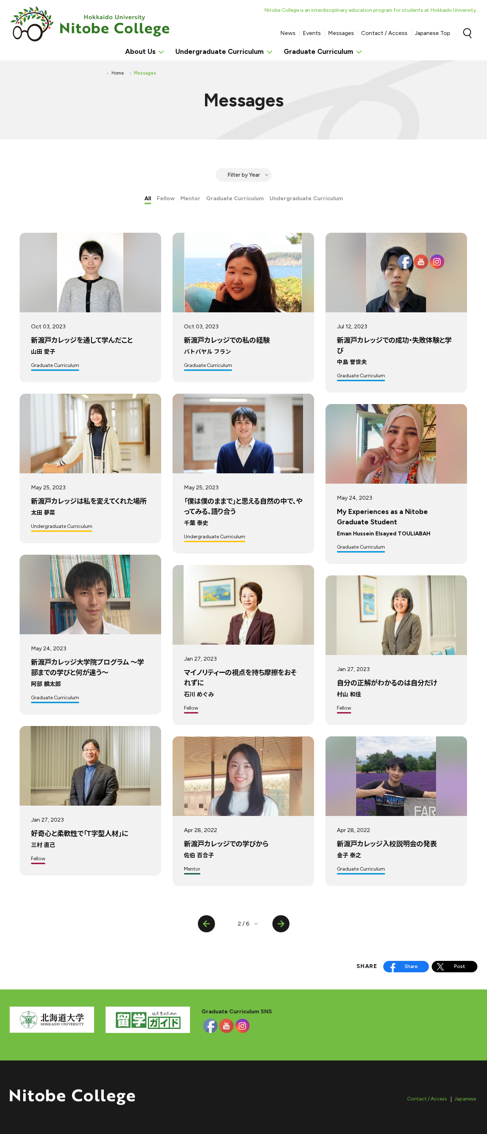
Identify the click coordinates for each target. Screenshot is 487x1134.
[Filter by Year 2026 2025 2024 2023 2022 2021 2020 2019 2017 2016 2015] (244, 175)
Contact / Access (384, 33)
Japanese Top (432, 33)
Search (467, 33)
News (288, 33)
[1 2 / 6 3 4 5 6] (243, 923)
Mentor (190, 198)
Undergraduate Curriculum (306, 198)
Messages (341, 33)
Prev (206, 923)
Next (280, 923)
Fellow (166, 198)
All (147, 198)
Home (118, 73)
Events (312, 33)
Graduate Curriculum (235, 198)
